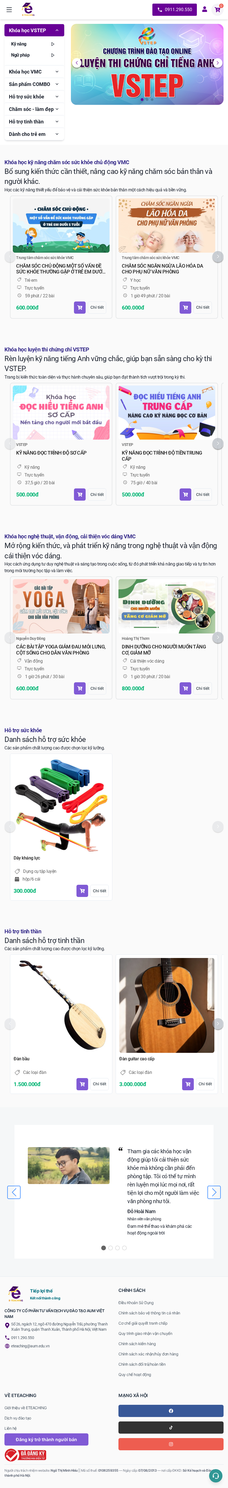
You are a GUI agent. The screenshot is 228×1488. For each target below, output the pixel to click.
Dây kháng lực (27, 858)
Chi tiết (97, 307)
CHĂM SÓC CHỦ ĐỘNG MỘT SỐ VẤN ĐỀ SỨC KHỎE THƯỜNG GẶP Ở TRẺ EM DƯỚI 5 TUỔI (59, 269)
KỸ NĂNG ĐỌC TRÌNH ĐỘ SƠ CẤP (51, 453)
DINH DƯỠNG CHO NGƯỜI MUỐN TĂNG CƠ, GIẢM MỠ (164, 650)
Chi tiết (99, 890)
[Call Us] (215, 1475)
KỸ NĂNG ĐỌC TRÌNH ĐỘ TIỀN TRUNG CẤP (162, 456)
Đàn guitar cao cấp (136, 1058)
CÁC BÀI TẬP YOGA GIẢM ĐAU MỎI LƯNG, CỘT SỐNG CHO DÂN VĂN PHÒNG (61, 650)
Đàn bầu (21, 1058)
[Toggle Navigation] (9, 10)
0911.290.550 (178, 9)
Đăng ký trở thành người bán (46, 1439)
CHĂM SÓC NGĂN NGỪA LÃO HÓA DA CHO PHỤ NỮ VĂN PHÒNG (162, 269)
